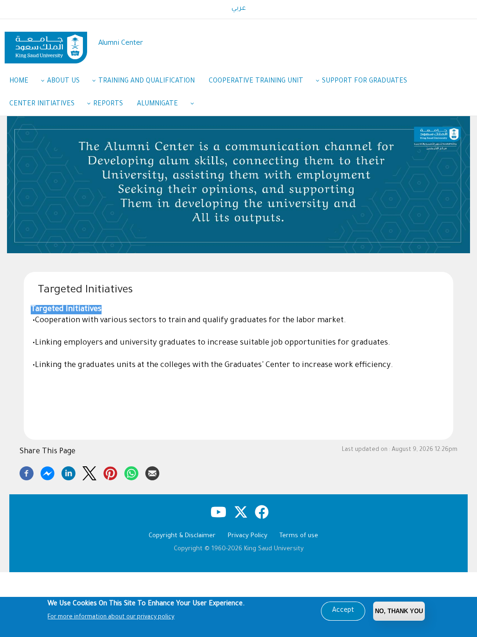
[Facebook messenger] (48, 472)
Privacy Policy (247, 536)
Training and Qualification (146, 81)
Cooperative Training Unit (256, 81)
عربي (239, 9)
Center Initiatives (42, 104)
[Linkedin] (68, 472)
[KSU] (46, 44)
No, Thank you (399, 611)
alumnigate (157, 104)
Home (18, 81)
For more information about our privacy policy (111, 617)
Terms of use (298, 536)
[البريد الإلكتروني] (152, 472)
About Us (63, 81)
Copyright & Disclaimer (182, 536)
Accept (343, 611)
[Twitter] (89, 472)
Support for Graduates (364, 81)
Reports (108, 104)
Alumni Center (120, 44)
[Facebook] (27, 472)
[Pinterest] (110, 472)
